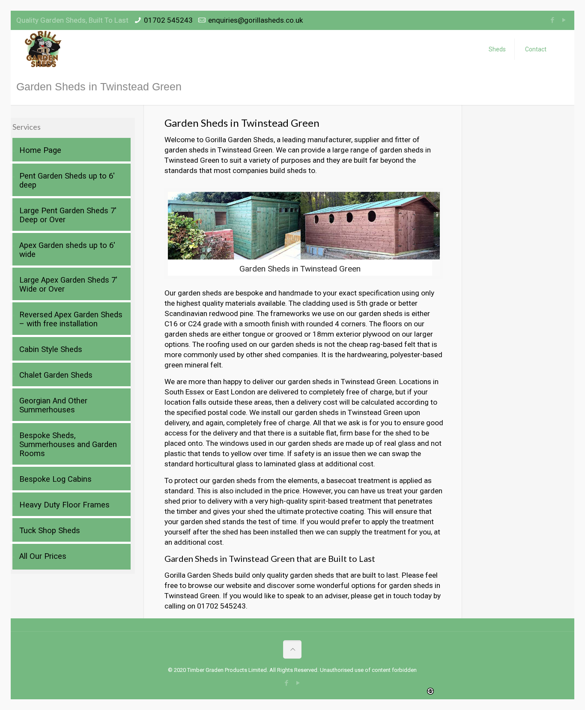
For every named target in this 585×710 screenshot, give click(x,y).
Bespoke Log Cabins (55, 479)
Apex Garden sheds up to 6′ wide (67, 250)
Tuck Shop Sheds (49, 530)
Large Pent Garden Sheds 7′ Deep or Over (67, 215)
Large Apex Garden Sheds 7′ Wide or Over (68, 284)
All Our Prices (42, 556)
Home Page (40, 150)
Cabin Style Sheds (50, 349)
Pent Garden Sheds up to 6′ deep (67, 180)
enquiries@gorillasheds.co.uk (255, 20)
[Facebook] (552, 20)
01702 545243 (168, 20)
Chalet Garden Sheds (56, 375)
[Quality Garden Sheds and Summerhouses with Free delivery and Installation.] (44, 49)
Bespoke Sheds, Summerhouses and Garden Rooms (68, 444)
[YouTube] (564, 20)
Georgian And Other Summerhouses (53, 405)
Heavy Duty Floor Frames (64, 505)
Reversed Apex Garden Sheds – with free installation (70, 319)
